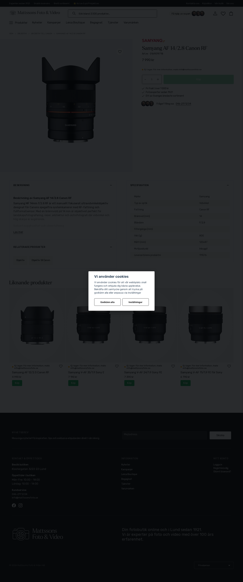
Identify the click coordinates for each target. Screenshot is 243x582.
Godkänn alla (107, 302)
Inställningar (135, 302)
